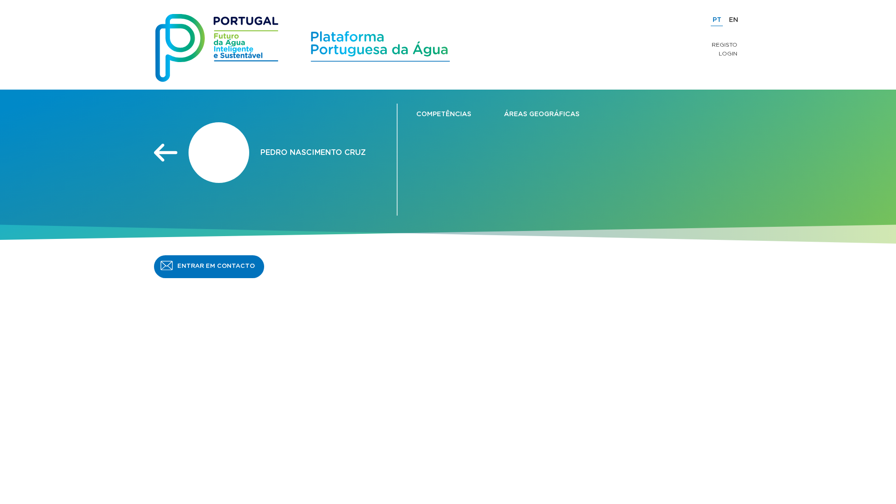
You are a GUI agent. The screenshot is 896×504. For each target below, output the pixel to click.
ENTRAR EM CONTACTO (216, 266)
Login (728, 53)
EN (733, 20)
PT (717, 20)
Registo (724, 45)
